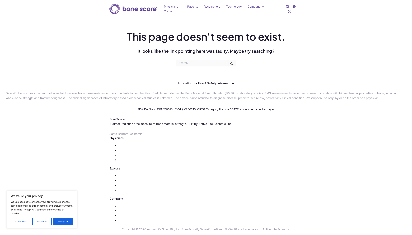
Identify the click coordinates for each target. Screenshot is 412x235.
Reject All (42, 221)
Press (122, 210)
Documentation (128, 190)
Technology (234, 6)
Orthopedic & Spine (131, 145)
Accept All (63, 221)
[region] (41, 210)
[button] (179, 6)
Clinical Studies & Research (136, 215)
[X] (289, 11)
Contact (169, 11)
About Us (124, 206)
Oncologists (126, 159)
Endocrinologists (129, 155)
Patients (192, 6)
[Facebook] (294, 6)
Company (254, 6)
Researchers (212, 6)
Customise (20, 221)
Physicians (171, 6)
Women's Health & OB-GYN (136, 150)
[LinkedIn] (287, 6)
